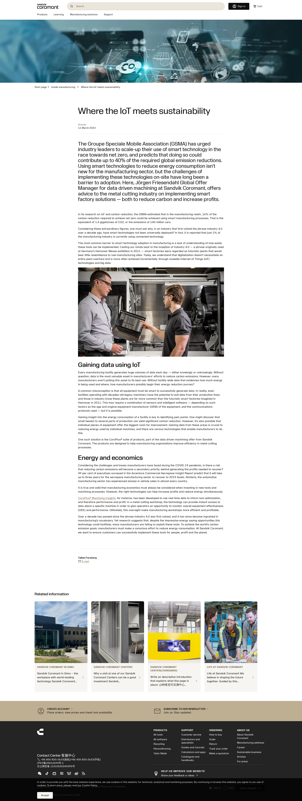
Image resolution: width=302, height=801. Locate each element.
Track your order (218, 748)
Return (213, 744)
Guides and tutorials (192, 747)
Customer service (191, 734)
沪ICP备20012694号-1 (50, 763)
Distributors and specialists (190, 741)
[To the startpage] (50, 6)
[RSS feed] (85, 774)
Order (212, 739)
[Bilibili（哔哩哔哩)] (55, 774)
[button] (92, 711)
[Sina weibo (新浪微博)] (77, 774)
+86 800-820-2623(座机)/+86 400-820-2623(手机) (69, 759)
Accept (45, 795)
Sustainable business (249, 752)
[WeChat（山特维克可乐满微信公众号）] (41, 774)
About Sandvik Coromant (245, 736)
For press (242, 761)
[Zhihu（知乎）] (63, 774)
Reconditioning (162, 748)
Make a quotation (219, 753)
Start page (41, 87)
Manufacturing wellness (250, 742)
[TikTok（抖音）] (48, 774)
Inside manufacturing (63, 87)
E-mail (83, 561)
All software (160, 739)
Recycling (159, 744)
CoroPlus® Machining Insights (96, 498)
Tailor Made (160, 753)
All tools (158, 734)
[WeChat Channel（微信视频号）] (70, 774)
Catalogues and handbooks (190, 758)
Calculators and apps (193, 752)
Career (241, 747)
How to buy (215, 734)
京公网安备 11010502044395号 (56, 766)
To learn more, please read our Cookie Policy (72, 785)
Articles (241, 756)
